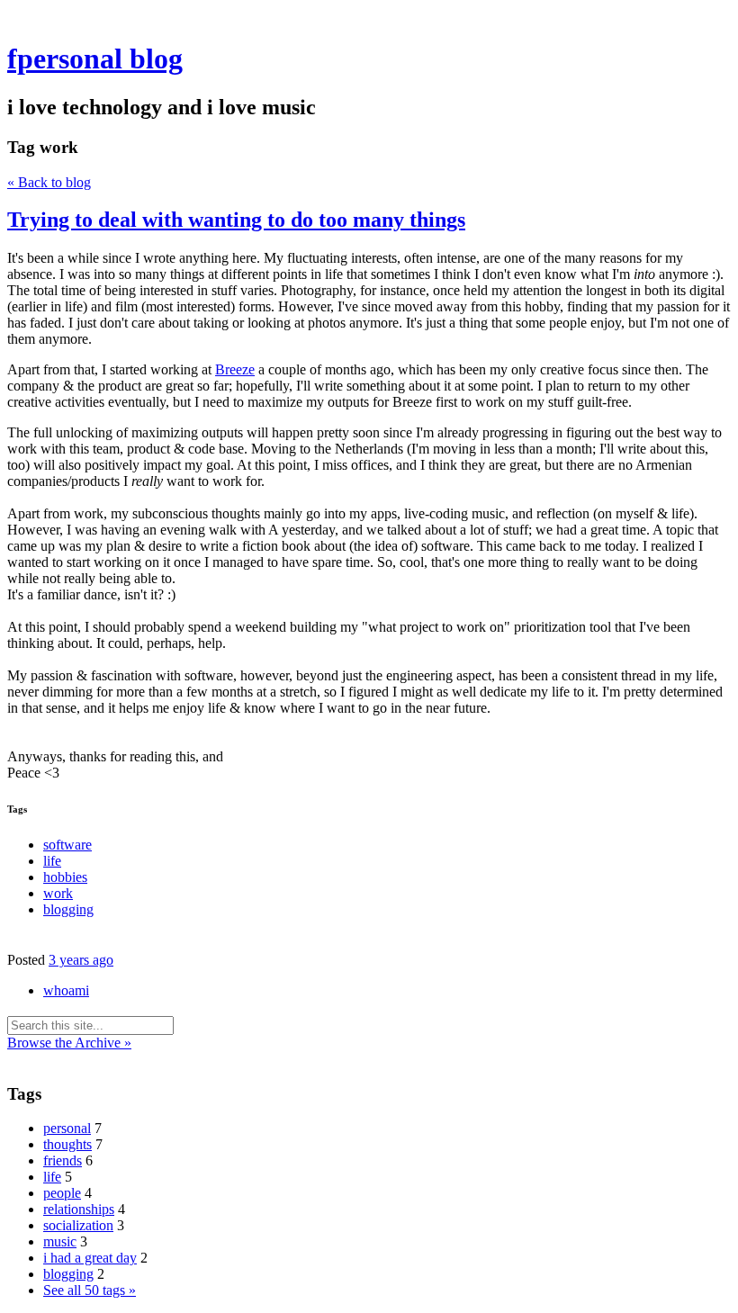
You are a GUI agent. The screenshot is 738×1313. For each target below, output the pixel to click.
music (59, 1241)
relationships (78, 1209)
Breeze (235, 369)
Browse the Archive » (69, 1042)
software (67, 844)
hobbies (65, 877)
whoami (66, 990)
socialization (78, 1225)
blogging (68, 909)
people (62, 1193)
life (52, 860)
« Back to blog (49, 182)
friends (62, 1160)
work (58, 893)
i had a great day (90, 1257)
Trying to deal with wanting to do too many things (236, 219)
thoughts (67, 1144)
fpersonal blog (95, 58)
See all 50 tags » (89, 1290)
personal (67, 1128)
